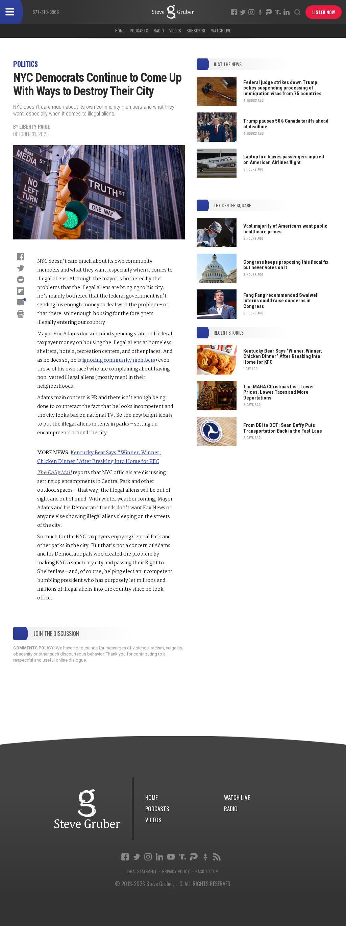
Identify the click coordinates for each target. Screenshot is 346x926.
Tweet (20, 268)
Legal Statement (142, 871)
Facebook (234, 12)
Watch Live (221, 30)
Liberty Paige (34, 126)
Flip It (20, 291)
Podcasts (139, 30)
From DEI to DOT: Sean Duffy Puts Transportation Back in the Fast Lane (282, 428)
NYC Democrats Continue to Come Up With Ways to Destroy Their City (173, 12)
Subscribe (196, 30)
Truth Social (182, 856)
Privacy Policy (176, 871)
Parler (269, 12)
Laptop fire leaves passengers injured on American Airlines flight (283, 159)
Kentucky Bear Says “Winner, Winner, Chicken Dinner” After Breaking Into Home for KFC (99, 457)
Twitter (243, 12)
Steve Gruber (87, 808)
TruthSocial (278, 12)
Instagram (251, 12)
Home (119, 30)
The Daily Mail (54, 473)
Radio (159, 30)
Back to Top (206, 871)
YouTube (171, 856)
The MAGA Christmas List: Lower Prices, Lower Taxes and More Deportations (278, 392)
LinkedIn (286, 12)
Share (20, 256)
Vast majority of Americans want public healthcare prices (285, 229)
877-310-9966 (45, 11)
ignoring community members (118, 360)
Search (297, 12)
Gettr (260, 12)
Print (20, 314)
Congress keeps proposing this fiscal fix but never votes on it (285, 265)
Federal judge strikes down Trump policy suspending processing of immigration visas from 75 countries (282, 88)
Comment (20, 302)
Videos (175, 30)
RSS (217, 856)
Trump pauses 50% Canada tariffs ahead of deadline (285, 124)
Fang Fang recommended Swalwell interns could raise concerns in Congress (281, 300)
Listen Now (323, 12)
